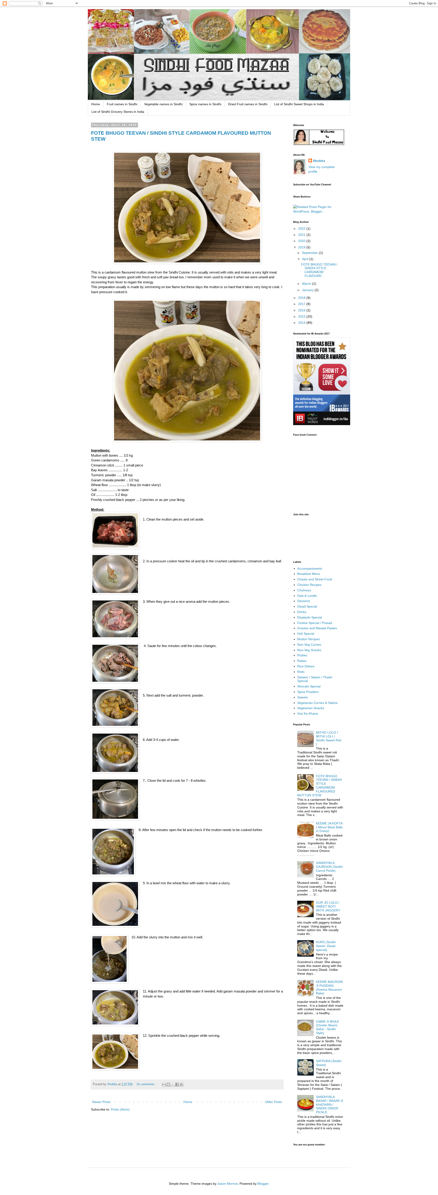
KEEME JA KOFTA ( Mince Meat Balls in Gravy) (329, 827)
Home (95, 104)
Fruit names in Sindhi (122, 104)
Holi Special (305, 633)
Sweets (302, 697)
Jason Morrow (227, 1183)
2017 (302, 304)
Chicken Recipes (309, 585)
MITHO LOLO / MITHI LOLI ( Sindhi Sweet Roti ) (328, 738)
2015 (302, 316)
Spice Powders (308, 692)
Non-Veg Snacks (309, 650)
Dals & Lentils (307, 596)
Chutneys (304, 590)
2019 (302, 247)
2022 (302, 228)
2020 (302, 241)
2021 (302, 235)
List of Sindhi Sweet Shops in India (299, 104)
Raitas (301, 661)
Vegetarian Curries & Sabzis (317, 703)
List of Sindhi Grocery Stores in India (117, 111)
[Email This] (164, 1084)
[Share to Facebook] (177, 1084)
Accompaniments (309, 568)
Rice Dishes (305, 666)
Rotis (301, 672)
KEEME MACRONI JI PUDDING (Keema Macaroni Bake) (329, 987)
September (310, 253)
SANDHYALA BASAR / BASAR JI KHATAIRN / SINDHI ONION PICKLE (329, 1104)
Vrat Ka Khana (307, 713)
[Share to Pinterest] (181, 1084)
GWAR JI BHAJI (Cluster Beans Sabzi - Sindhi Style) (327, 1027)
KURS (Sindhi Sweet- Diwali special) (326, 946)
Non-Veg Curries (309, 644)
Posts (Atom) (120, 1109)
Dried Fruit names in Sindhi (247, 104)
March (307, 283)
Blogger (263, 1183)
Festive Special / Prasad (314, 623)
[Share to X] (172, 1084)
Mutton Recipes (308, 639)
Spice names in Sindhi (205, 104)
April (305, 259)
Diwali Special (307, 606)
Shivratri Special (309, 686)
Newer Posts (101, 1102)
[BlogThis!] (168, 1084)
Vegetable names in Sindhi (163, 104)
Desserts (303, 601)
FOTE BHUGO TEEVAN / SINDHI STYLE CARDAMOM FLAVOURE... (319, 270)
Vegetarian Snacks (310, 708)
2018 (302, 298)
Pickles (302, 655)
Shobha (319, 161)
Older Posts (273, 1102)
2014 (302, 322)
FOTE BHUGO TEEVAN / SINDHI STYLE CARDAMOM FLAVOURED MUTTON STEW (319, 785)
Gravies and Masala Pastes (317, 628)
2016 (302, 310)
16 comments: (146, 1084)
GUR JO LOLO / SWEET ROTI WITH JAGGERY (328, 906)
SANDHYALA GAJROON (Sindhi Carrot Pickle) (329, 866)
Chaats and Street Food (314, 579)
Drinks (301, 612)
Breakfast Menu (308, 574)
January (308, 290)
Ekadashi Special (309, 617)
